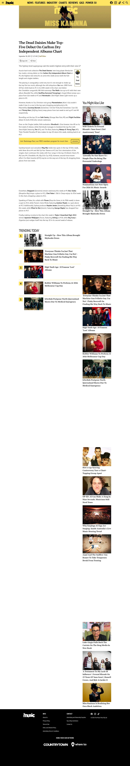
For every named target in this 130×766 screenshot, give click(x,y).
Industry (52, 2)
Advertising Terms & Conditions (51, 731)
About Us (45, 717)
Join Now (75, 141)
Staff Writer (42, 56)
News (30, 2)
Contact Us (69, 724)
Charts (63, 2)
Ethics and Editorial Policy (49, 727)
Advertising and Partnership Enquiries (76, 717)
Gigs (81, 2)
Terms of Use (46, 724)
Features (40, 2)
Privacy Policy (46, 721)
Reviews (73, 2)
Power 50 (91, 2)
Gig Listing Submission (72, 721)
